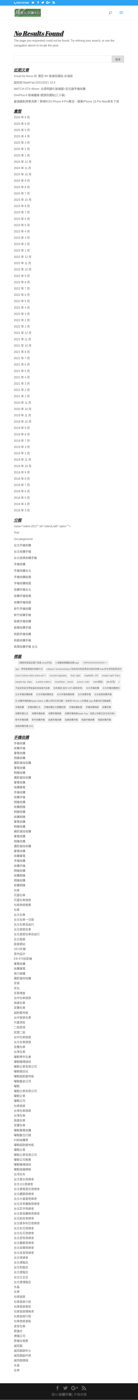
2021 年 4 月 (22, 377)
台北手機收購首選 (65, 694)
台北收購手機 (22, 551)
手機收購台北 (22, 570)
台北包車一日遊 (24, 919)
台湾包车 (19, 1174)
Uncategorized (23, 539)
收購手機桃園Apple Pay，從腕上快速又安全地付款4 (90, 713)
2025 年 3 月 (22, 142)
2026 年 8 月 (22, 117)
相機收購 (19, 758)
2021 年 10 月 (22, 345)
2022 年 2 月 (22, 320)
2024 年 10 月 (22, 174)
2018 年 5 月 (22, 497)
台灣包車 (19, 1051)
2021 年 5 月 (22, 371)
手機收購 (19, 564)
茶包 (17, 988)
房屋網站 (19, 944)
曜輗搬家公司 (22, 1081)
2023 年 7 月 (22, 212)
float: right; (76, 675)
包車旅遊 (19, 1105)
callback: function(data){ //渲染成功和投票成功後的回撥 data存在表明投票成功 (83, 669)
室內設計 (19, 953)
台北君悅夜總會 (24, 1238)
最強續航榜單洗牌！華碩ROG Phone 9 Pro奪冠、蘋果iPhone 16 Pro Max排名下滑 (66, 101)
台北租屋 (19, 939)
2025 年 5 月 (22, 130)
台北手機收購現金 (44, 694)
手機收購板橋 (22, 577)
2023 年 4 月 (22, 231)
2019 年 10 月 (22, 421)
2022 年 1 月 (22, 326)
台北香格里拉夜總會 (27, 1189)
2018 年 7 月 (22, 485)
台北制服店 (21, 1267)
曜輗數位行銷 (22, 1135)
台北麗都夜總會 (24, 1242)
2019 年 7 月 (22, 440)
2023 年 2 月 (22, 244)
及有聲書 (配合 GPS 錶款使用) (67, 688)
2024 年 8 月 (22, 187)
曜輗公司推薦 (22, 1159)
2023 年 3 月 (22, 237)
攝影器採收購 (22, 762)
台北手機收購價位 (111, 688)
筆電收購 (19, 753)
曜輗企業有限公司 (25, 1066)
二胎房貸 (19, 1027)
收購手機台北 (22, 589)
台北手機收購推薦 (24, 694)
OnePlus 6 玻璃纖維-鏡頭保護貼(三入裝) (39, 95)
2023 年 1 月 (22, 250)
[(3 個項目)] (15, 662)
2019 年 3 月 (22, 447)
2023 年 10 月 (22, 199)
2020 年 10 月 (22, 409)
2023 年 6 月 (22, 218)
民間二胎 (19, 1032)
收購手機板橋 (22, 595)
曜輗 (17, 1086)
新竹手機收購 (22, 608)
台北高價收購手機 (25, 557)
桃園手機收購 (22, 634)
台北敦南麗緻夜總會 (27, 1213)
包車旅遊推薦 (22, 904)
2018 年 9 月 (22, 472)
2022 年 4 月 (22, 307)
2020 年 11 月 (22, 402)
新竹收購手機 (22, 615)
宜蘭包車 (19, 1007)
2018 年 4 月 (22, 504)
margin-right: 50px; (111, 675)
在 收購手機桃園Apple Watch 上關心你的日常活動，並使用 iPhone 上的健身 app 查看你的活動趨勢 (63, 701)
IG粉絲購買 (21, 1140)
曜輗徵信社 (21, 1071)
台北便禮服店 (22, 1282)
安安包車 (19, 1326)
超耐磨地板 (21, 1012)
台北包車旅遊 (22, 1042)
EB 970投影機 (23, 958)
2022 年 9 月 (22, 275)
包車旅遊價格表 (24, 1311)
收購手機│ (66, 1394)
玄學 (17, 1291)
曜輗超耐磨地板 (24, 1076)
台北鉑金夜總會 (24, 1218)
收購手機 (106, 707)
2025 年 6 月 (22, 123)
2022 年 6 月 (22, 294)
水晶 (17, 1287)
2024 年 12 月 (22, 161)
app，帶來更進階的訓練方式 (29, 669)
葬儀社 (18, 1331)
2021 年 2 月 (22, 389)
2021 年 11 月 (22, 339)
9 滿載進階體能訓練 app (67, 663)
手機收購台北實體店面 (55, 707)
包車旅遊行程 (22, 1316)
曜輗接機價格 (22, 1169)
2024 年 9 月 (22, 180)
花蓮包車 (19, 895)
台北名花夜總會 (24, 1228)
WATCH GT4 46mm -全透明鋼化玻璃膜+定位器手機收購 (50, 88)
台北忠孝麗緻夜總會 (27, 1203)
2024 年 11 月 (22, 168)
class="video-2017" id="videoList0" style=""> (42, 526)
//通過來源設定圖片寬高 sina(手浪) (35, 663)
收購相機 (19, 806)
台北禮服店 (21, 1262)
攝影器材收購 (22, 978)
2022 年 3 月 (22, 313)
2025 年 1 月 (22, 155)
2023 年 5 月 (22, 225)
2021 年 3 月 (22, 383)
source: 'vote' (83, 682)
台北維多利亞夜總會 (27, 1223)
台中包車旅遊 (22, 998)
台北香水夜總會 (24, 1179)
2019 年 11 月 (22, 415)
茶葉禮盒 (19, 993)
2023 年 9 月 (22, 206)
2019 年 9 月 (22, 427)
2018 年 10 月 (22, 466)
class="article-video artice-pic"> (30, 675)
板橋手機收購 (22, 621)
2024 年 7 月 (22, 193)
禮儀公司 (19, 1336)
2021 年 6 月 (22, 364)
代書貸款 (19, 1022)
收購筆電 (19, 787)
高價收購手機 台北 (26, 646)
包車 (17, 890)
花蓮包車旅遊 (22, 900)
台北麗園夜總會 (24, 1193)
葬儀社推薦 (21, 1340)
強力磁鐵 (19, 973)
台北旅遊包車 (22, 929)
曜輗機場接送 (22, 1061)
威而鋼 (18, 1345)
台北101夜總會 (23, 1184)
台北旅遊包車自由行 (27, 934)
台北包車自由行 (24, 924)
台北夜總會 (21, 1257)
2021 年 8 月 (22, 351)
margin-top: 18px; (23, 682)
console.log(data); (58, 675)
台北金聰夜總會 (24, 1247)
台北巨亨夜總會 (24, 1208)
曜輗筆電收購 (22, 1130)
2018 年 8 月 (22, 478)
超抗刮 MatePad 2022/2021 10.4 (34, 82)
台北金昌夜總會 (24, 1252)
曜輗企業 (19, 1095)
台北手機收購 (22, 545)
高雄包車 (19, 1002)
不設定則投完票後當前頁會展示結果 (32, 688)
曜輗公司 (19, 1100)
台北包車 (19, 914)
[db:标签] (111, 682)
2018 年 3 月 (22, 510)
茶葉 (17, 983)
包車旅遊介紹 (22, 1301)
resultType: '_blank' (64, 682)
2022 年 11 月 (22, 263)
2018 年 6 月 (22, 491)
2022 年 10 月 (22, 269)
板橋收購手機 (22, 627)
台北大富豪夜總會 (25, 1198)
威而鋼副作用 (22, 1355)
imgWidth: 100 (91, 675)
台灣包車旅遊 (22, 1110)
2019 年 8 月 (22, 434)
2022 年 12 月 (22, 256)
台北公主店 (21, 1277)
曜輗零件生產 (22, 1056)
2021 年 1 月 (22, 396)
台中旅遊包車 (22, 1017)
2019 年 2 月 (22, 453)
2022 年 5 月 (22, 301)
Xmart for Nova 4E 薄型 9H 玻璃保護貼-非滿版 (43, 76)
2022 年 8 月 (22, 282)
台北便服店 (21, 1272)
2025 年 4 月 (22, 136)
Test (16, 532)
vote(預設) (98, 682)
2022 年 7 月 (22, 288)
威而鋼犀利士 (22, 1350)
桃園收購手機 (22, 640)
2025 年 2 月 (22, 149)
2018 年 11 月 (22, 459)
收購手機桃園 (22, 602)
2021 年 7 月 (22, 358)
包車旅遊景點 (22, 1321)
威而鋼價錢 (21, 1360)
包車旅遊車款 (22, 1306)
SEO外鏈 (20, 949)
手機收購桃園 (22, 583)
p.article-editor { (43, 682)
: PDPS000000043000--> (94, 663)
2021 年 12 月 (22, 332)
